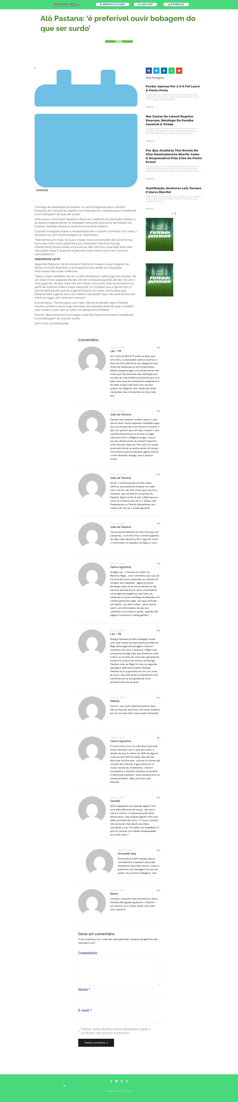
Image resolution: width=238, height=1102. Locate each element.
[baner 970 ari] (119, 41)
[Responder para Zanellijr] (158, 797)
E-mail (85, 1010)
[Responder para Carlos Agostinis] (158, 563)
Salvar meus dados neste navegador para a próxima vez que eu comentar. (115, 1031)
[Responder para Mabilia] (158, 697)
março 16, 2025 (117, 411)
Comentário (87, 953)
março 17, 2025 (117, 347)
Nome (84, 989)
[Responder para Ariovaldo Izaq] (158, 850)
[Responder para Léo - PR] (158, 347)
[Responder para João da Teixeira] (158, 411)
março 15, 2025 (117, 563)
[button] (149, 71)
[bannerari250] (174, 234)
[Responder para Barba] (158, 890)
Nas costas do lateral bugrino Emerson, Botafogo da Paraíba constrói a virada (169, 120)
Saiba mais (150, 107)
